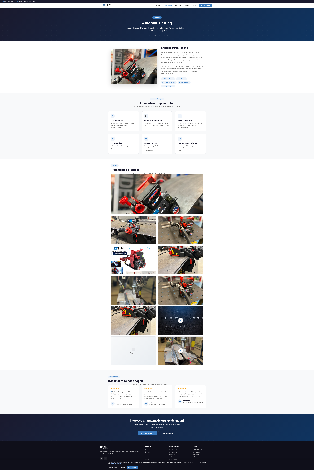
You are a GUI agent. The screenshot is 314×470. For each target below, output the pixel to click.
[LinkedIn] (310, 1)
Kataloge (187, 5)
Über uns (157, 5)
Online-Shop (206, 5)
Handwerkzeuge (173, 457)
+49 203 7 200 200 (197, 450)
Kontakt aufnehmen (148, 433)
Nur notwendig (113, 467)
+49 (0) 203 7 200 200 (9, 1)
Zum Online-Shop (168, 433)
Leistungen (168, 5)
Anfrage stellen (197, 457)
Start (147, 35)
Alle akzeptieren (132, 467)
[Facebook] (308, 1)
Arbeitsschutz (172, 454)
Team (146, 454)
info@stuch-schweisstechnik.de (27, 1)
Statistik (123, 467)
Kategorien (178, 5)
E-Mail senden (196, 452)
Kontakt (195, 5)
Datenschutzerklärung (117, 463)
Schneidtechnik (173, 452)
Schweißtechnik (173, 450)
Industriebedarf (173, 459)
